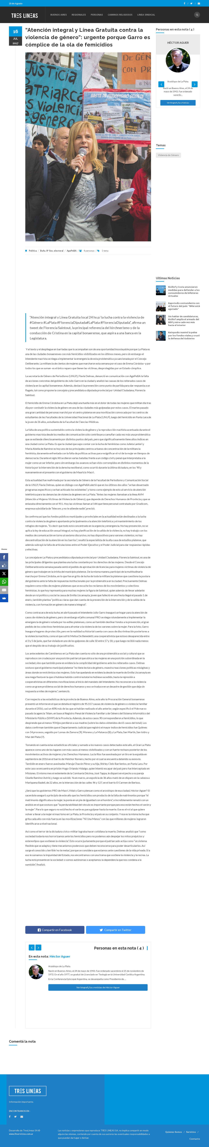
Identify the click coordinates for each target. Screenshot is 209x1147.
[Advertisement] (88, 285)
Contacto (194, 1138)
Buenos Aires (58, 14)
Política (33, 250)
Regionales (79, 14)
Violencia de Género (168, 155)
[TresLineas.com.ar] (27, 15)
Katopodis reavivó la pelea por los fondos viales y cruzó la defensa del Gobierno (184, 335)
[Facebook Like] (4, 565)
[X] (4, 573)
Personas (97, 14)
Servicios (191, 1131)
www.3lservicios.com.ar (21, 1134)
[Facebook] (186, 3)
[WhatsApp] (4, 582)
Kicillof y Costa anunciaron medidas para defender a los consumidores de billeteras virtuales (184, 291)
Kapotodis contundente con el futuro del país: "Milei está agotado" (184, 306)
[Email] (4, 590)
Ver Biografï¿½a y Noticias (178, 102)
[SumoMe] (4, 598)
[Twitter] (193, 3)
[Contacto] (199, 3)
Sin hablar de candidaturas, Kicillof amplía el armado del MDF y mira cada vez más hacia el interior (183, 321)
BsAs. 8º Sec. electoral (51, 250)
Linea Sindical (146, 14)
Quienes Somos (173, 1131)
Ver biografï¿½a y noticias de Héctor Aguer (98, 987)
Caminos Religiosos (120, 14)
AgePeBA (71, 250)
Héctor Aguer (60, 956)
